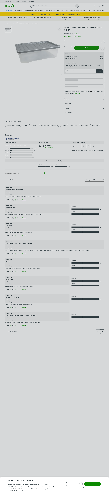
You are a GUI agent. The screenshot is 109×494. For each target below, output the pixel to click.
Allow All (92, 484)
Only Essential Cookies (74, 484)
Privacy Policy (26, 491)
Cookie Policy (16, 491)
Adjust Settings (83, 488)
